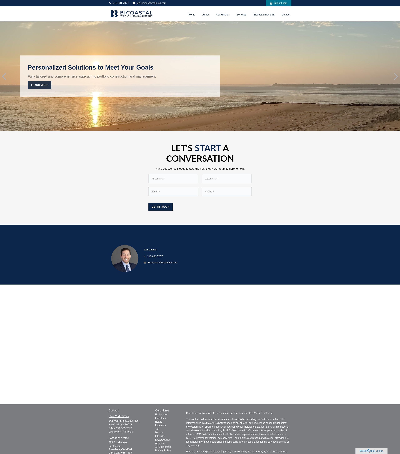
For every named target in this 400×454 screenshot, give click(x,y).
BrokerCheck (265, 413)
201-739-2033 (125, 432)
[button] (191, 14)
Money (159, 432)
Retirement (161, 414)
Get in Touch (161, 206)
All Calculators (163, 447)
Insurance (160, 425)
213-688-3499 (124, 452)
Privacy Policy (163, 450)
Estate (158, 421)
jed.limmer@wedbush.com (151, 3)
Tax (157, 429)
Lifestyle (159, 436)
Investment (161, 418)
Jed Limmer (150, 249)
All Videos (161, 443)
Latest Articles (163, 439)
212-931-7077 (121, 3)
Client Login (280, 3)
